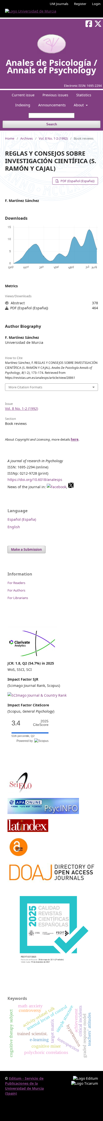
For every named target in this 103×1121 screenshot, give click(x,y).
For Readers (16, 583)
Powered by (25, 741)
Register (80, 4)
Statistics (83, 95)
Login (96, 4)
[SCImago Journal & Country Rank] (37, 695)
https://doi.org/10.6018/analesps (35, 479)
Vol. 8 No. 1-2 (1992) (53, 138)
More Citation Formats (25, 387)
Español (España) (22, 519)
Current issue (23, 95)
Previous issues (55, 95)
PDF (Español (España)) (77, 181)
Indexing (22, 105)
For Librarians (18, 598)
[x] (71, 486)
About (79, 105)
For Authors (16, 590)
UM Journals (59, 4)
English (14, 526)
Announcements (52, 105)
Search (51, 124)
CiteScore (40, 723)
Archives (26, 138)
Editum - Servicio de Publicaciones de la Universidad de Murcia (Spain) (24, 1086)
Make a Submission (26, 549)
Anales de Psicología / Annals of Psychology (51, 66)
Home (9, 138)
